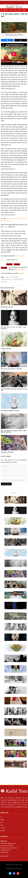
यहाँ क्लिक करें (21, 273)
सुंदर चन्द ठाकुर (4, 281)
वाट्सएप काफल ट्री (19, 269)
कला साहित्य (3, 827)
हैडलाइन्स (2, 819)
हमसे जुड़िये (3, 830)
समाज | (16, 10)
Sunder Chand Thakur (6, 279)
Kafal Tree (8, 19)
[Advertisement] (14, 777)
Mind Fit (7, 277)
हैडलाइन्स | (6, 10)
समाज (2, 822)
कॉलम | (11, 10)
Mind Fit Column (14, 277)
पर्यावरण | (20, 10)
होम (1, 817)
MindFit (6, 227)
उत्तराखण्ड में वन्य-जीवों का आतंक (7, 452)
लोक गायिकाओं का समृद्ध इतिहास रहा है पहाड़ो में (10, 410)
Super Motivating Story (18, 279)
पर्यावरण (2, 825)
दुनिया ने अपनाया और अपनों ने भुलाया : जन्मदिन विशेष (11, 369)
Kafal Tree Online (20, 256)
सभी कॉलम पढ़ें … (14, 493)
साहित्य (24, 10)
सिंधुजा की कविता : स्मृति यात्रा (7, 307)
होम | (2, 10)
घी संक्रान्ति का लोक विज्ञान (6, 348)
